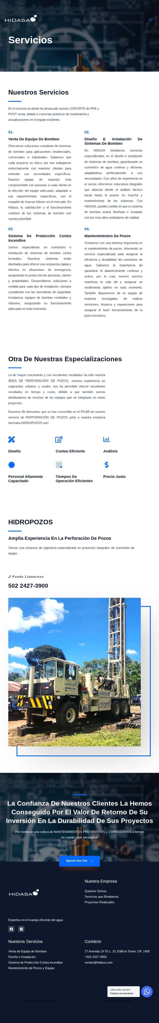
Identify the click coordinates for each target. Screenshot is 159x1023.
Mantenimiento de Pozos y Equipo (31, 968)
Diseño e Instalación (22, 957)
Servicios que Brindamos (102, 896)
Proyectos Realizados (99, 902)
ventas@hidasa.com (99, 962)
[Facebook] (11, 929)
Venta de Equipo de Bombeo (27, 951)
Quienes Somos (96, 891)
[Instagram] (21, 929)
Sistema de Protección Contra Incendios (35, 962)
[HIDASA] (20, 19)
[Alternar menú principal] (150, 19)
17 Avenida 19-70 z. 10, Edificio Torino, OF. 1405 (117, 951)
